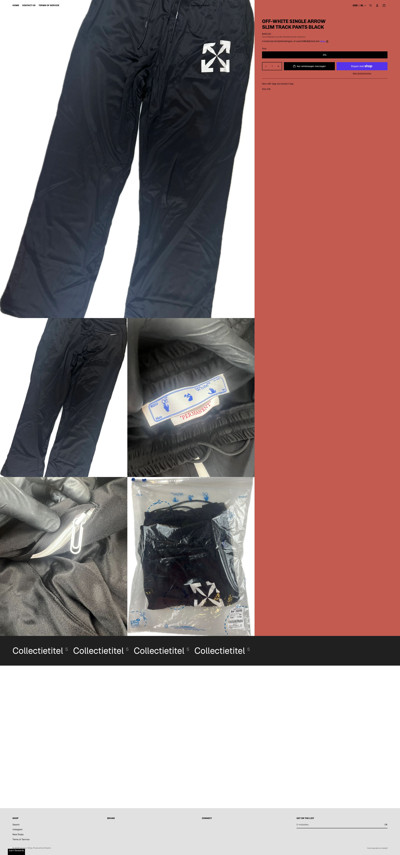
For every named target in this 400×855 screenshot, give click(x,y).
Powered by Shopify (42, 848)
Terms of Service (21, 839)
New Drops (17, 834)
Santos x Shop (26, 848)
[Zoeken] (370, 5)
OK (386, 824)
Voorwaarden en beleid (377, 848)
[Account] (377, 5)
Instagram (17, 829)
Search (16, 824)
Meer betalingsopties (362, 73)
